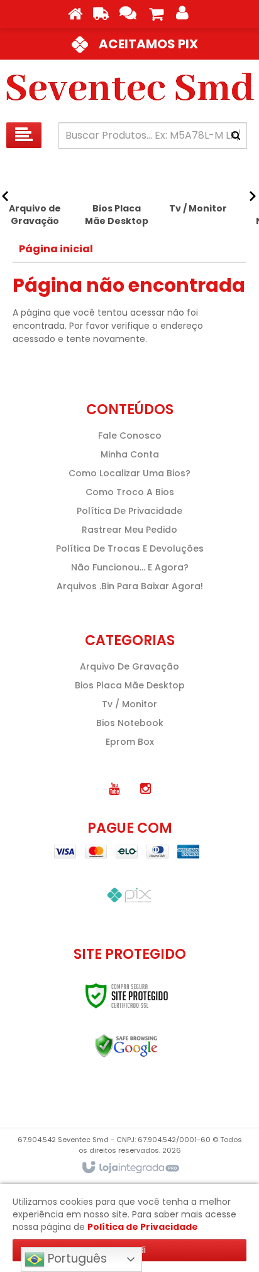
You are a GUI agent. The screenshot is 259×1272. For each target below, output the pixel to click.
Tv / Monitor (129, 704)
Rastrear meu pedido (129, 529)
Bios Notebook (129, 723)
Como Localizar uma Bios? (129, 473)
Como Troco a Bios (129, 492)
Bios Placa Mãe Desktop (130, 685)
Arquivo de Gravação (129, 666)
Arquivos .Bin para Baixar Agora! (130, 586)
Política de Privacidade (129, 511)
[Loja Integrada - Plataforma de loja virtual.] (130, 1168)
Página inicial (56, 249)
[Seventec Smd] (129, 88)
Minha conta (130, 454)
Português (76, 1258)
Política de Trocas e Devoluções (130, 548)
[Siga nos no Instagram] (145, 788)
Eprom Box (130, 741)
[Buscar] (235, 135)
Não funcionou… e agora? (130, 567)
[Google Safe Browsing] (127, 1046)
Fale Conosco (130, 435)
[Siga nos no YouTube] (114, 788)
